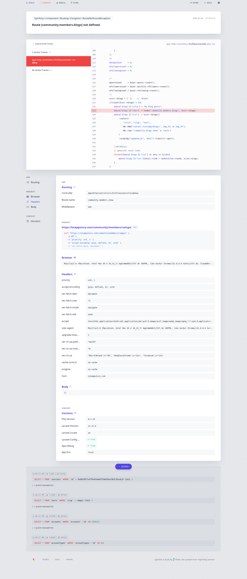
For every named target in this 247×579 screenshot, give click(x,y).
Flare (178, 559)
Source (45, 559)
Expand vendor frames (44, 44)
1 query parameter (43, 485)
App (28, 177)
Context (30, 216)
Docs (57, 559)
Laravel (69, 559)
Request (30, 191)
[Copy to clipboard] (211, 193)
